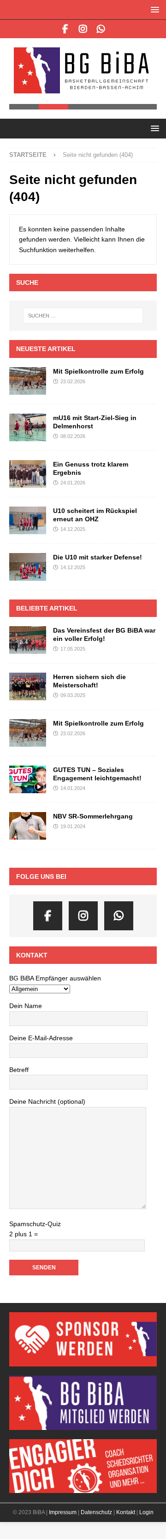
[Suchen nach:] (83, 315)
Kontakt (125, 1511)
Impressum (63, 1511)
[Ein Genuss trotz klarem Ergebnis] (27, 472)
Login (146, 1511)
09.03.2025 (72, 694)
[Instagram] (83, 29)
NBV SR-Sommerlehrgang (93, 815)
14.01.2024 (72, 787)
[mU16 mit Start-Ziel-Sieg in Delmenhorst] (27, 426)
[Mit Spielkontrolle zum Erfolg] (27, 379)
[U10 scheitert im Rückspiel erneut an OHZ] (27, 519)
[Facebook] (65, 29)
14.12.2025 (72, 528)
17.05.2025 (72, 648)
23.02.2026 (72, 380)
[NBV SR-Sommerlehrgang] (27, 825)
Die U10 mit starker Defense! (97, 555)
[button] (153, 9)
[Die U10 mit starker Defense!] (27, 565)
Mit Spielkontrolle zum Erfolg (98, 370)
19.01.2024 (72, 825)
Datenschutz (96, 1511)
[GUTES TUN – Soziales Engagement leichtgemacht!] (27, 778)
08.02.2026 (72, 435)
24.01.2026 (72, 481)
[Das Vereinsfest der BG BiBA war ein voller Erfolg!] (27, 638)
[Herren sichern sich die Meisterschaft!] (27, 685)
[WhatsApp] (101, 29)
